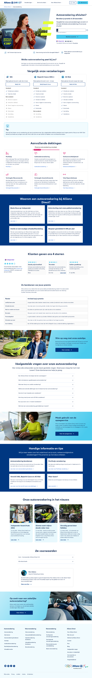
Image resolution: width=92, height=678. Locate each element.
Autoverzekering (8, 632)
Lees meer (63, 273)
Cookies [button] (24, 674)
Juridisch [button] (18, 674)
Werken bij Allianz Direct (73, 638)
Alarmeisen (7, 635)
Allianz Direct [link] (7, 7)
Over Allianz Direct (72, 632)
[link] (82, 2)
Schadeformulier (8, 649)
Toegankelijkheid (71, 659)
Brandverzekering (29, 647)
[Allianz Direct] (13, 3)
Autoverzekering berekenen (11, 638)
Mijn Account (70, 635)
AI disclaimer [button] (30, 674)
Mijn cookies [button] (7, 674)
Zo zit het (75, 43)
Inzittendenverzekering (10, 643)
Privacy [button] (13, 674)
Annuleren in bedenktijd (73, 652)
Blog (68, 646)
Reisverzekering (50, 632)
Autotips (6, 640)
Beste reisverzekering (51, 648)
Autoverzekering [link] (17, 7)
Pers (68, 643)
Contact (69, 640)
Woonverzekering (29, 632)
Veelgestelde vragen (72, 649)
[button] (28, 3)
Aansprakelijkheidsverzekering (33, 635)
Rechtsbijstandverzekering (11, 646)
